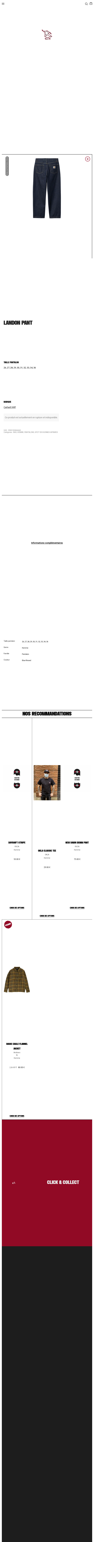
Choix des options (17, 908)
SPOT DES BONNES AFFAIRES (46, 432)
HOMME (20, 432)
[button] (87, 159)
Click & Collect (53, 1182)
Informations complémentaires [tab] (47, 543)
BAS (15, 432)
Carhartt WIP (10, 407)
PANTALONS (29, 432)
